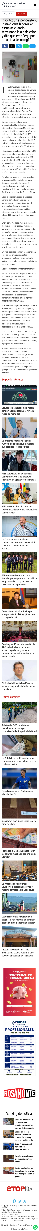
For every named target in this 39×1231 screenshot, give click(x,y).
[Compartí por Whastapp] (26, 46)
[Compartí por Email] (19, 46)
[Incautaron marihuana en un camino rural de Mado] (19, 808)
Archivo (6, 1225)
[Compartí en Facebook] (5, 46)
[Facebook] (14, 1201)
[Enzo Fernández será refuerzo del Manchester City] (19, 778)
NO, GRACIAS (8, 14)
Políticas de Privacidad (17, 1225)
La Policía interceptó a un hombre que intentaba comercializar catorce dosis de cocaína (24, 1123)
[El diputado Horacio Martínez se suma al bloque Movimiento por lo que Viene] (19, 670)
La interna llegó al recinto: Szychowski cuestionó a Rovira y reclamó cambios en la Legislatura (24, 1137)
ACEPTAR (21, 14)
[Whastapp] (19, 1201)
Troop (26, 1229)
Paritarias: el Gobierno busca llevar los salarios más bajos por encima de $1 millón (25, 1172)
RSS (2, 1225)
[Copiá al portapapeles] (32, 46)
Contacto (29, 1225)
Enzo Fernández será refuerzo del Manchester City (23, 1147)
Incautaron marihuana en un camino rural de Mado (24, 1159)
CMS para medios (16, 1229)
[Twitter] (24, 1201)
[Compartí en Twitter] (12, 46)
